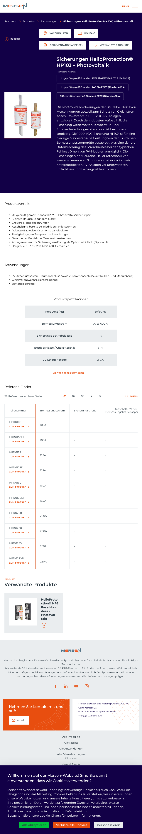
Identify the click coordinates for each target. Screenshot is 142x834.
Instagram (86, 686)
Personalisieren (108, 825)
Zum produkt (17, 426)
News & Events (71, 764)
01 (65, 396)
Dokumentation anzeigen (66, 45)
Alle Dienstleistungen (71, 754)
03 (83, 396)
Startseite (10, 21)
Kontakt (89, 33)
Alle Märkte (71, 742)
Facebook (55, 686)
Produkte (29, 21)
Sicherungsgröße (85, 410)
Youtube (76, 686)
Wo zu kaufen (59, 33)
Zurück (15, 39)
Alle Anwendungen (71, 748)
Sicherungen (49, 21)
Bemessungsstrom (52, 410)
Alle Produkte (71, 736)
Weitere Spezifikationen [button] (68, 373)
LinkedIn (66, 686)
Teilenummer (17, 410)
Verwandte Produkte (114, 45)
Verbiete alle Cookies (71, 825)
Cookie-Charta (50, 815)
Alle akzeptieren (34, 825)
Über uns (71, 758)
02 (74, 396)
